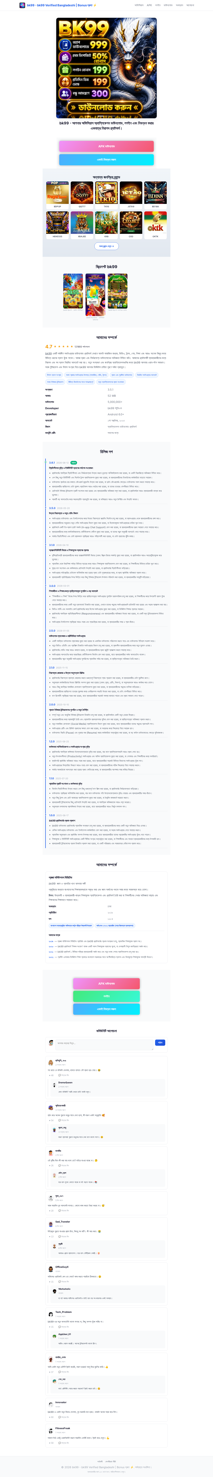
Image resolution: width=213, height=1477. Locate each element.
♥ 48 (51, 1075)
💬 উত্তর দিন (63, 1075)
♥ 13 (51, 1236)
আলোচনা (190, 5)
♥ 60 (51, 1417)
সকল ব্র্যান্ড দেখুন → (106, 246)
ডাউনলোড (168, 5)
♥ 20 (51, 1211)
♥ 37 (51, 1372)
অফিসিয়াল (139, 5)
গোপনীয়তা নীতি (110, 1461)
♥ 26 (51, 1165)
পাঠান (160, 1042)
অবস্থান (179, 5)
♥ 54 (51, 1120)
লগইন (157, 5)
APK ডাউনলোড (106, 146)
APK (149, 5)
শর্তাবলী (100, 1461)
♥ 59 (51, 1443)
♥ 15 (51, 1282)
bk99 (48, 353)
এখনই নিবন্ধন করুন (106, 159)
